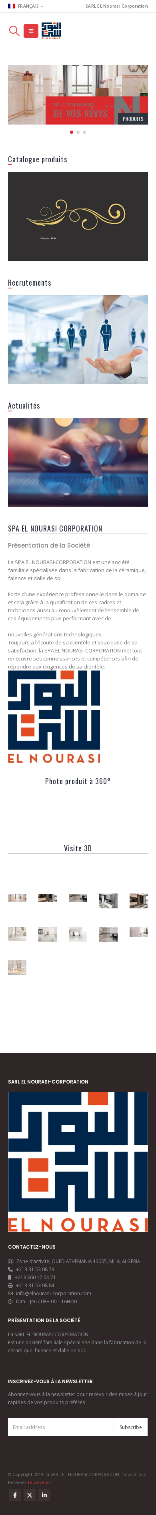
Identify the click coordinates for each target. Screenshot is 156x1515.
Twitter (30, 1495)
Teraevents (39, 1482)
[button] (14, 31)
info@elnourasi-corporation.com (53, 1293)
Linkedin (44, 1495)
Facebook (15, 1495)
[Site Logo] (52, 31)
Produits (133, 118)
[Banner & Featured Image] (78, 216)
